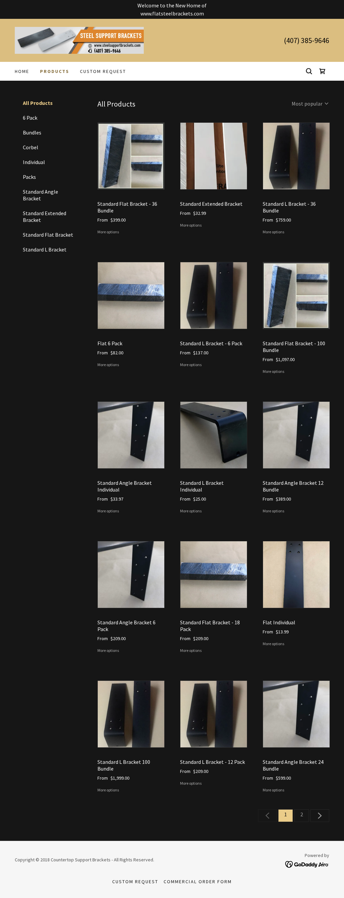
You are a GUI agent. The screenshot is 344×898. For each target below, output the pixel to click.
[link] (79, 39)
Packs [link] (29, 176)
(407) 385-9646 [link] (306, 40)
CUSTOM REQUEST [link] (103, 71)
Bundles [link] (32, 132)
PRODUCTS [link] (54, 71)
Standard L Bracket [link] (45, 249)
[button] (322, 71)
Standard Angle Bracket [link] (40, 195)
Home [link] (22, 71)
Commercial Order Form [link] (197, 882)
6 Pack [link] (30, 117)
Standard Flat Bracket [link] (48, 234)
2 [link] (301, 814)
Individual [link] (34, 162)
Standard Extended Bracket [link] (44, 216)
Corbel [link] (30, 147)
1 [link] (285, 814)
